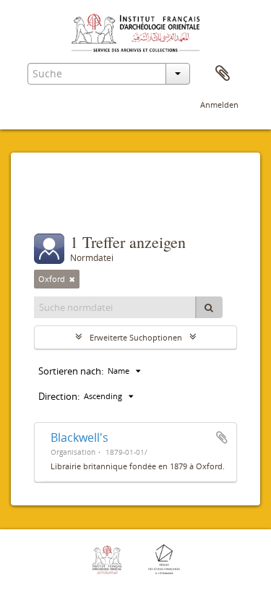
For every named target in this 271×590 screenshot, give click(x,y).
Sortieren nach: (70, 370)
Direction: (58, 396)
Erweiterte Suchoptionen (136, 337)
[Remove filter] (72, 279)
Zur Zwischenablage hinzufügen (222, 437)
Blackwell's (79, 437)
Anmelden (219, 104)
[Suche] (209, 307)
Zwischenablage (223, 74)
